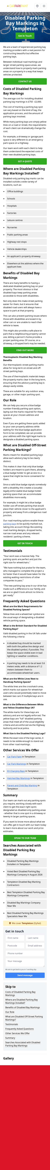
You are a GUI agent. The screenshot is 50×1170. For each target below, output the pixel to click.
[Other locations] (37, 6)
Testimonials (11, 1024)
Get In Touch (25, 35)
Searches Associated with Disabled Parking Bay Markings (22, 1044)
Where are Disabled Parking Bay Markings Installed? (21, 1001)
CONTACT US (25, 81)
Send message (25, 975)
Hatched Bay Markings (18, 778)
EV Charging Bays (16, 771)
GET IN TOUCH (25, 543)
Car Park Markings (16, 763)
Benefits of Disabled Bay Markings (22, 1007)
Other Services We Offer (17, 1033)
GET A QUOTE (25, 161)
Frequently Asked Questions (19, 1028)
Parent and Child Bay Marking (22, 785)
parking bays (9, 523)
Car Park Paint (14, 756)
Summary (10, 1037)
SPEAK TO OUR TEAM (25, 838)
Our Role (9, 1012)
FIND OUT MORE (25, 350)
